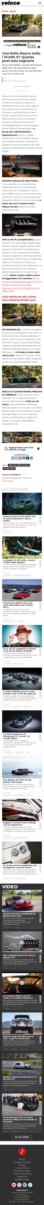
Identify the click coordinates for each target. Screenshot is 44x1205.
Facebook (25, 1185)
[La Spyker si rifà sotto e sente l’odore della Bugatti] (22, 547)
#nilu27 (13, 968)
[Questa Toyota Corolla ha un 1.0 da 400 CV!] (22, 1064)
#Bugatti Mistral (20, 837)
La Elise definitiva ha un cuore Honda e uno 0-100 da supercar (19, 692)
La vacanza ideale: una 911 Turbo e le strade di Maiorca (18, 997)
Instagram (19, 1185)
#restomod (16, 706)
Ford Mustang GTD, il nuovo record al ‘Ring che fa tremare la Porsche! (20, 1119)
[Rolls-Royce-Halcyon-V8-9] (27, 440)
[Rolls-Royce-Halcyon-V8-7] (7, 440)
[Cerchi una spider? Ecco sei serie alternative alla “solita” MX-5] (22, 590)
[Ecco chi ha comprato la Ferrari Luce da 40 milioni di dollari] (22, 636)
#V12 (19, 968)
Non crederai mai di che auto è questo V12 (19, 956)
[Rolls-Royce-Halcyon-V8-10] (17, 440)
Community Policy (22, 1173)
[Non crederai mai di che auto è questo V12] (22, 942)
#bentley (13, 465)
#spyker (7, 575)
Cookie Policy (22, 1168)
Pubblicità (22, 1176)
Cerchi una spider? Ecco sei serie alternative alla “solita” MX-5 (18, 605)
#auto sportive (10, 621)
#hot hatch (8, 532)
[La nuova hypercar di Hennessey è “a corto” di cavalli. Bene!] (22, 721)
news (13, 11)
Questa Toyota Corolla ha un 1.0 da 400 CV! (20, 1078)
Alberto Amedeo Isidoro (14, 81)
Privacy (22, 1165)
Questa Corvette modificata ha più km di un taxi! (19, 915)
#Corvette (8, 927)
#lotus (6, 706)
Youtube (14, 1185)
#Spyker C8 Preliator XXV (22, 575)
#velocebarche (18, 795)
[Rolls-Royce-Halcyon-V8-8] (27, 434)
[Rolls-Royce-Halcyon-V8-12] (7, 434)
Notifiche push (22, 1179)
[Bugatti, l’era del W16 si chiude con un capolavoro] (22, 810)
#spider (21, 621)
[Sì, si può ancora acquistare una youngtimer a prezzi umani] (22, 853)
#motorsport (9, 1090)
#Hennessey (8, 752)
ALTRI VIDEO (22, 1137)
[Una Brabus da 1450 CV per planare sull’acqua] (22, 767)
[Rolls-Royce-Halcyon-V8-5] (17, 434)
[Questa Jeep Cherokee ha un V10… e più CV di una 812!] (22, 1023)
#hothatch (8, 878)
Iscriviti (5, 478)
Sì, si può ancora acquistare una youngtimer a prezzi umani (20, 866)
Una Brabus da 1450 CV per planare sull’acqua (17, 781)
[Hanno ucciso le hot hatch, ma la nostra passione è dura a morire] (22, 504)
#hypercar (19, 752)
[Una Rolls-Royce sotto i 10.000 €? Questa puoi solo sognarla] (22, 25)
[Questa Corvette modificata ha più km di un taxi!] (22, 901)
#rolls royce (9, 468)
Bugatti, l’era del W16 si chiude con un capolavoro (19, 823)
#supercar (27, 706)
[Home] (17, 3)
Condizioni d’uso (22, 1171)
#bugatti (7, 837)
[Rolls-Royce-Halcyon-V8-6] (37, 440)
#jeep (6, 1049)
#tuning (17, 927)
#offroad (14, 1049)
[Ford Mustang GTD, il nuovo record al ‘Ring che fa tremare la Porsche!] (22, 1105)
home (5, 11)
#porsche (7, 1008)
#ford (6, 1131)
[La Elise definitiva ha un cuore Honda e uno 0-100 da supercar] (22, 679)
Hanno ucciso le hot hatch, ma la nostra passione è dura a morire (19, 518)
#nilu (6, 968)
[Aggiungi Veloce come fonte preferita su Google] (22, 448)
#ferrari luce (18, 663)
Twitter (30, 1185)
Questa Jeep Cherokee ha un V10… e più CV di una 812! (18, 1037)
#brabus (7, 795)
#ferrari (7, 663)
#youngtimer (20, 878)
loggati (14, 478)
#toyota (20, 1090)
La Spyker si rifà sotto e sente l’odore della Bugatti (19, 561)
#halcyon (24, 465)
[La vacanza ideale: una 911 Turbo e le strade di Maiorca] (22, 983)
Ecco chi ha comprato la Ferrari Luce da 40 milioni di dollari (19, 650)
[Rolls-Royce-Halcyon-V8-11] (37, 434)
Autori (22, 1159)
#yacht (30, 795)
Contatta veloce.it (22, 1162)
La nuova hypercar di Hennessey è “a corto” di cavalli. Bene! (16, 736)
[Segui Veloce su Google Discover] (22, 44)
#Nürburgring (16, 1131)
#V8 (27, 752)
